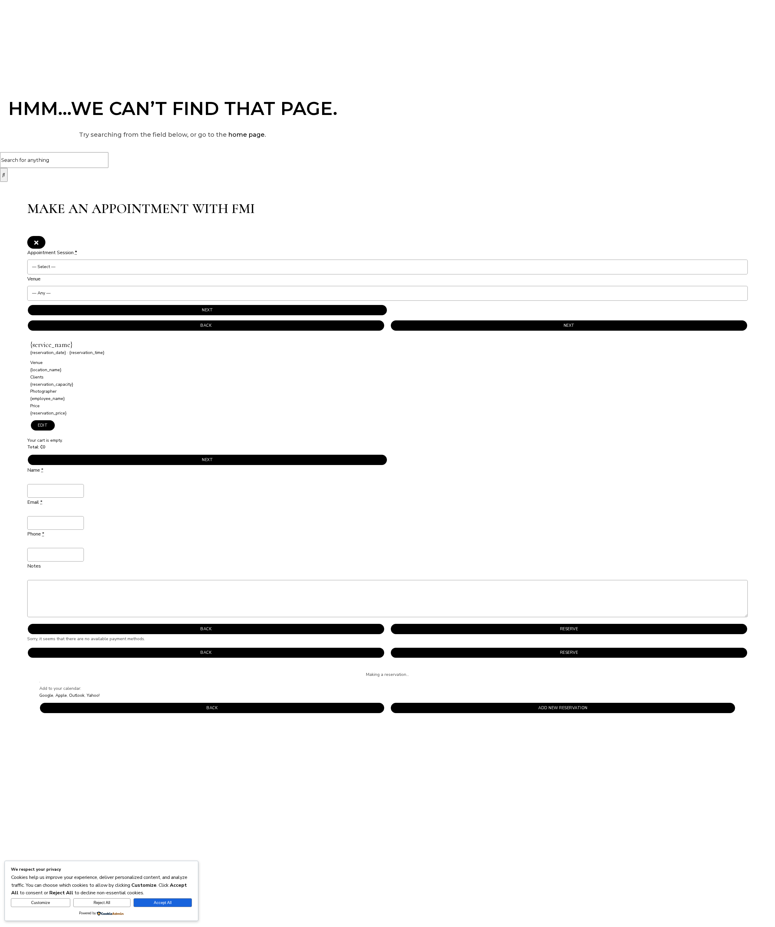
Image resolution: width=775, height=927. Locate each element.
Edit (43, 425)
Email (34, 502)
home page (246, 134)
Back (206, 325)
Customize (40, 902)
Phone (35, 534)
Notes (34, 566)
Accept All (163, 902)
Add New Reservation (563, 708)
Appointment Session (52, 252)
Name (35, 470)
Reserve (569, 629)
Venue (34, 279)
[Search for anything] (4, 175)
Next (207, 310)
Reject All (102, 902)
